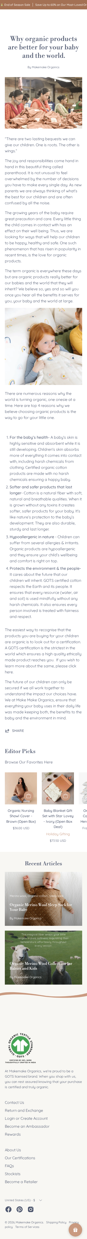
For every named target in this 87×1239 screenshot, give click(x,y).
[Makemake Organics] (22, 18)
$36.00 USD (21, 828)
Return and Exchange (24, 1110)
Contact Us (14, 1102)
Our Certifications (20, 1157)
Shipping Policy (56, 1222)
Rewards (13, 1134)
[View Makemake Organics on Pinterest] (19, 1209)
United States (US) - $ (20, 1200)
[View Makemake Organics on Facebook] (8, 1209)
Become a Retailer (21, 1181)
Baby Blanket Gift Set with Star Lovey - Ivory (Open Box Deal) (57, 818)
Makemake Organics (29, 1222)
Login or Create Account (26, 1118)
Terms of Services (27, 1227)
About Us (13, 1149)
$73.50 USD (58, 840)
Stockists (13, 1173)
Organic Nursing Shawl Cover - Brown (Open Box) (21, 816)
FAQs (9, 1165)
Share (18, 731)
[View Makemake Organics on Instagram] (30, 1209)
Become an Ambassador (27, 1126)
